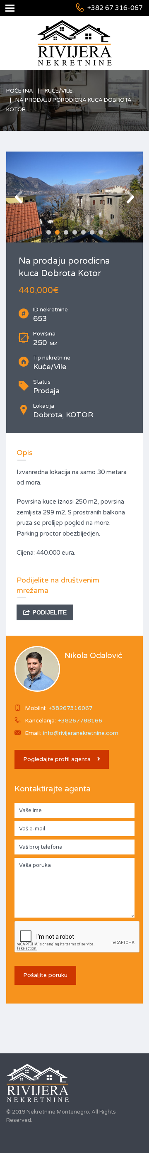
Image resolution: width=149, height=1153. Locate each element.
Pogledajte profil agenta (57, 759)
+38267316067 (70, 708)
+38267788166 (80, 720)
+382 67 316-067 (115, 8)
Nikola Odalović (93, 655)
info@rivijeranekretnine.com (80, 733)
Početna (19, 91)
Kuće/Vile (58, 91)
